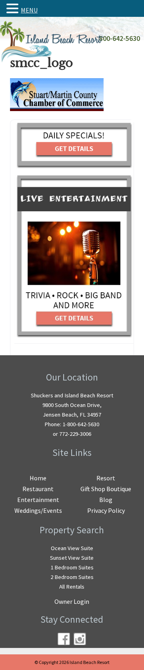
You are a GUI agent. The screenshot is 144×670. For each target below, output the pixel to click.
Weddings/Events (38, 510)
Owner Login (71, 601)
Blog (105, 500)
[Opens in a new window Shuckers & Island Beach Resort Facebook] (64, 639)
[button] (13, 8)
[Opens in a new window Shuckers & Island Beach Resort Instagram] (80, 639)
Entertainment (38, 500)
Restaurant (38, 489)
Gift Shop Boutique (105, 489)
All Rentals (71, 586)
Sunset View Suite (72, 557)
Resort (105, 478)
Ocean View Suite (72, 548)
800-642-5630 (119, 38)
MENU (29, 10)
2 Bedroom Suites (72, 577)
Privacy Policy (106, 510)
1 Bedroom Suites (72, 567)
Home (38, 478)
